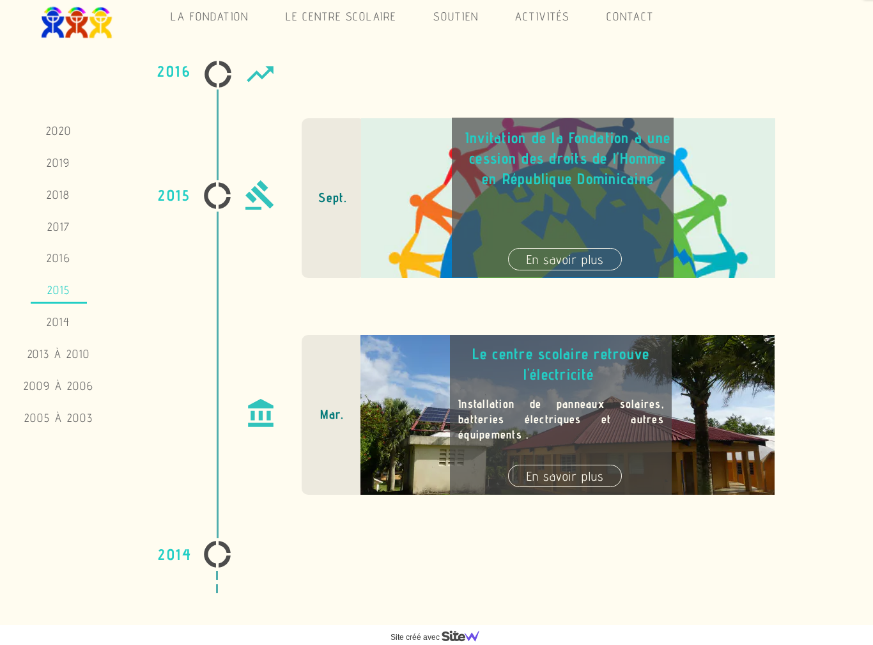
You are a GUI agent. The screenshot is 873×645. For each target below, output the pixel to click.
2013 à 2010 (59, 354)
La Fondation (210, 16)
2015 (58, 290)
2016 (59, 258)
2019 (58, 162)
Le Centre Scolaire (341, 16)
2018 (58, 194)
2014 (58, 322)
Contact (630, 16)
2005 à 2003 (58, 417)
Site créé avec (416, 637)
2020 (59, 130)
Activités (542, 16)
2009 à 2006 (59, 385)
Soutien (456, 16)
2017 (58, 226)
